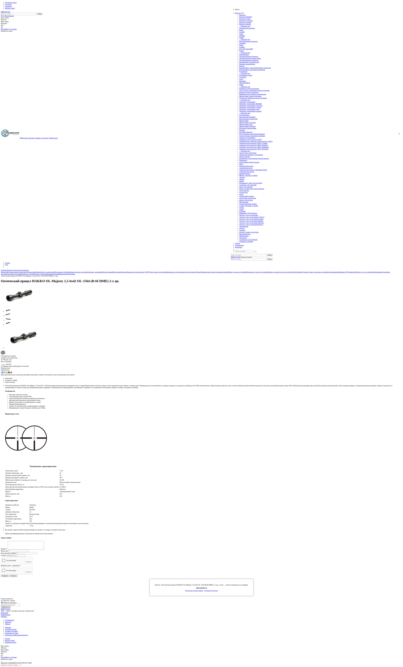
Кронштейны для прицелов (249, 62)
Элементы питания (246, 241)
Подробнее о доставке (9, 29)
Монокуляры (244, 121)
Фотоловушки (244, 115)
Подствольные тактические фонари (252, 134)
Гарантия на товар (11, 633)
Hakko (241, 38)
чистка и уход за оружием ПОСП (251, 224)
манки (241, 181)
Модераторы (243, 202)
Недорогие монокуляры (247, 128)
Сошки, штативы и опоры (248, 206)
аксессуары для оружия (247, 198)
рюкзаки (242, 230)
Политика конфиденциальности (16, 635)
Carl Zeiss (242, 77)
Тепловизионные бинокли (248, 56)
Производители (10, 642)
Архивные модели (13, 274)
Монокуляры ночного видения (250, 96)
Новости (8, 622)
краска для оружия (246, 200)
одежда (241, 228)
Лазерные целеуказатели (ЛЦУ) (250, 139)
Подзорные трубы (245, 75)
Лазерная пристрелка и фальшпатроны (253, 170)
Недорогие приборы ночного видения (253, 98)
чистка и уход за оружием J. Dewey (251, 217)
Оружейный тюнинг (246, 196)
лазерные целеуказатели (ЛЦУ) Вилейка (253, 149)
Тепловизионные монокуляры (250, 58)
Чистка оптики (244, 156)
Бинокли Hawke (245, 24)
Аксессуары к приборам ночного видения (254, 90)
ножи (241, 194)
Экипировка (243, 226)
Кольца (241, 66)
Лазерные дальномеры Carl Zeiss (250, 105)
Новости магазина (9, 603)
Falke (241, 34)
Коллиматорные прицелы (248, 41)
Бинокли (242, 15)
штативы (242, 211)
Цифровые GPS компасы (248, 213)
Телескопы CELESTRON (248, 240)
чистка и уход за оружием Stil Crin (251, 223)
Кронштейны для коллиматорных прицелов (255, 68)
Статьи (7, 639)
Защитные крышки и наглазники (251, 155)
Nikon (241, 85)
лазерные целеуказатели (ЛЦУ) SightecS (253, 145)
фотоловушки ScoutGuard (248, 119)
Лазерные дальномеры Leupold (250, 111)
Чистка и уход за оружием (248, 215)
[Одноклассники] (7, 372)
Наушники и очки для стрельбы (250, 183)
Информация (5, 615)
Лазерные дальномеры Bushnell (250, 104)
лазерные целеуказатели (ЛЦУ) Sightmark (254, 147)
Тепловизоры (244, 55)
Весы (241, 164)
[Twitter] (4, 372)
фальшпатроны (244, 173)
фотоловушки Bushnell (247, 117)
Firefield (242, 36)
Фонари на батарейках (247, 138)
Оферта (7, 624)
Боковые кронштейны (247, 64)
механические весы (246, 166)
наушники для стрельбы (247, 185)
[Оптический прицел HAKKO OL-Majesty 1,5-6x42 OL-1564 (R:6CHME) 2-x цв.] (19, 306)
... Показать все (244, 26)
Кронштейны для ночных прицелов (252, 70)
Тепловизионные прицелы (248, 60)
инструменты (244, 190)
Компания (4, 613)
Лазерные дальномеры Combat (250, 107)
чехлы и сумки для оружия (248, 232)
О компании (9, 620)
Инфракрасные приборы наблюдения (252, 94)
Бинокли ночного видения (248, 92)
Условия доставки (11, 631)
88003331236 (5, 12)
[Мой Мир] (9, 372)
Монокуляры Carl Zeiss (247, 122)
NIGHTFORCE (244, 83)
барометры (243, 160)
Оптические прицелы (247, 28)
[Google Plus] (11, 372)
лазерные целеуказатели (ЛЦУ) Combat (253, 143)
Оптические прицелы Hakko (194, 590)
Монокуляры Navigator (247, 126)
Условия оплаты (11, 629)
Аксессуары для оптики (247, 153)
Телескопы (243, 238)
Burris (241, 30)
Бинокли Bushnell (245, 17)
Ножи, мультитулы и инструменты (251, 189)
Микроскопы (244, 236)
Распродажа (107, 272)
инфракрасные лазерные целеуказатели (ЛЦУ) (256, 141)
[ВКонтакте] (2, 372)
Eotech (241, 51)
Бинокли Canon (244, 19)
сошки (241, 209)
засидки (242, 177)
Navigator (242, 81)
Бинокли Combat (245, 22)
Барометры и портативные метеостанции (254, 158)
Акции (7, 263)
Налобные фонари (245, 132)
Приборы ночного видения (249, 88)
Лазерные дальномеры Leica (249, 109)
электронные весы (246, 168)
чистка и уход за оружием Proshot (251, 221)
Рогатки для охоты (40, 274)
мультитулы (243, 192)
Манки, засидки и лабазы (248, 175)
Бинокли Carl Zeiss (246, 21)
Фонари (242, 130)
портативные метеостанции (249, 162)
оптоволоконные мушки (248, 204)
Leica (241, 79)
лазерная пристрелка (246, 172)
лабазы (241, 179)
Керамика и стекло (26, 274)
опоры (241, 207)
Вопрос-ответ (10, 640)
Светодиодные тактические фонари (252, 136)
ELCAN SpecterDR (246, 49)
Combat (242, 32)
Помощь (4, 616)
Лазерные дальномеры (247, 102)
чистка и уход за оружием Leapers (251, 219)
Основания (243, 72)
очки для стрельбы (246, 187)
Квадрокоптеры (245, 234)
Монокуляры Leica (246, 124)
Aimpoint (242, 43)
